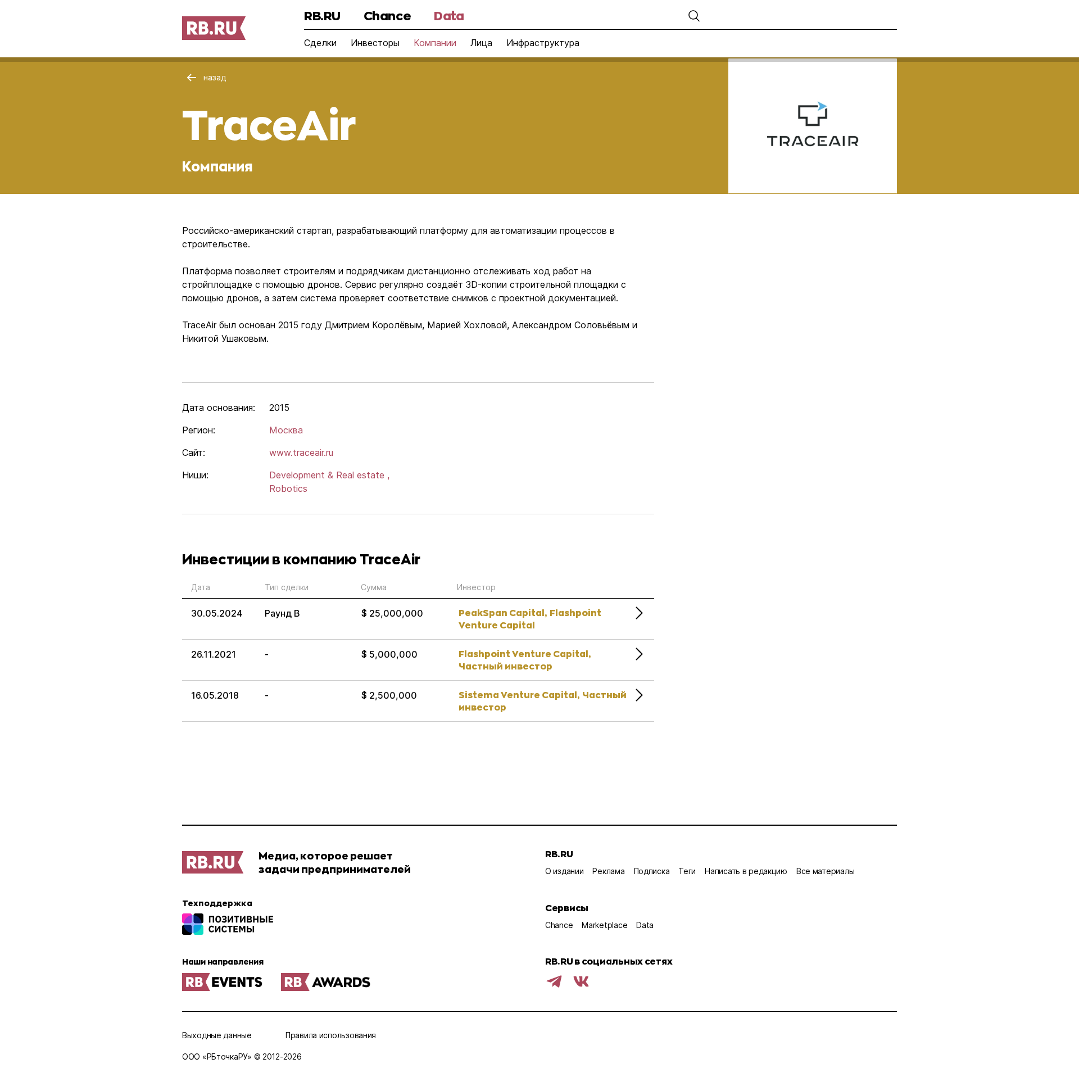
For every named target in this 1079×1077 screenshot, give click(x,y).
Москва (286, 430)
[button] (694, 16)
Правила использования (330, 1035)
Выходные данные (217, 1035)
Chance (387, 15)
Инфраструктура (542, 42)
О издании (564, 871)
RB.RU (322, 15)
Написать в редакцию (746, 871)
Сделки (320, 42)
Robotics (288, 488)
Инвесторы (375, 42)
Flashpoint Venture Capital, (525, 653)
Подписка (652, 871)
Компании (435, 42)
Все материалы (825, 871)
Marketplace (604, 925)
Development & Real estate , (329, 475)
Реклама (608, 871)
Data (449, 15)
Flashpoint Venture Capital (530, 619)
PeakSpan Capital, (503, 612)
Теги (687, 871)
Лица (481, 42)
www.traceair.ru (301, 452)
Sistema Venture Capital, (519, 694)
